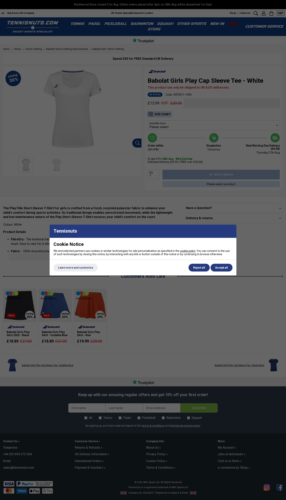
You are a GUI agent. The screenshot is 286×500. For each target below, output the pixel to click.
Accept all (221, 267)
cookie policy (187, 250)
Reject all (199, 267)
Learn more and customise (75, 267)
